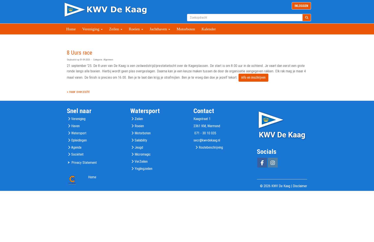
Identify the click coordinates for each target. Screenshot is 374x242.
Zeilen (139, 119)
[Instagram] (273, 163)
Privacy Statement (84, 163)
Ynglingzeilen (143, 169)
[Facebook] (262, 163)
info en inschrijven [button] (253, 77)
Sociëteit (77, 154)
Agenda (76, 147)
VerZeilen (141, 161)
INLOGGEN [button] (301, 6)
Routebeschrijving (211, 147)
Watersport (78, 133)
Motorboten (186, 29)
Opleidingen (79, 140)
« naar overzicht (78, 91)
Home (71, 29)
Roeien (139, 126)
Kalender (209, 29)
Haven (75, 126)
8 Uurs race (79, 52)
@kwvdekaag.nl (206, 140)
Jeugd (139, 147)
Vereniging (78, 119)
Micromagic (143, 154)
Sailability (141, 140)
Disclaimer (300, 186)
